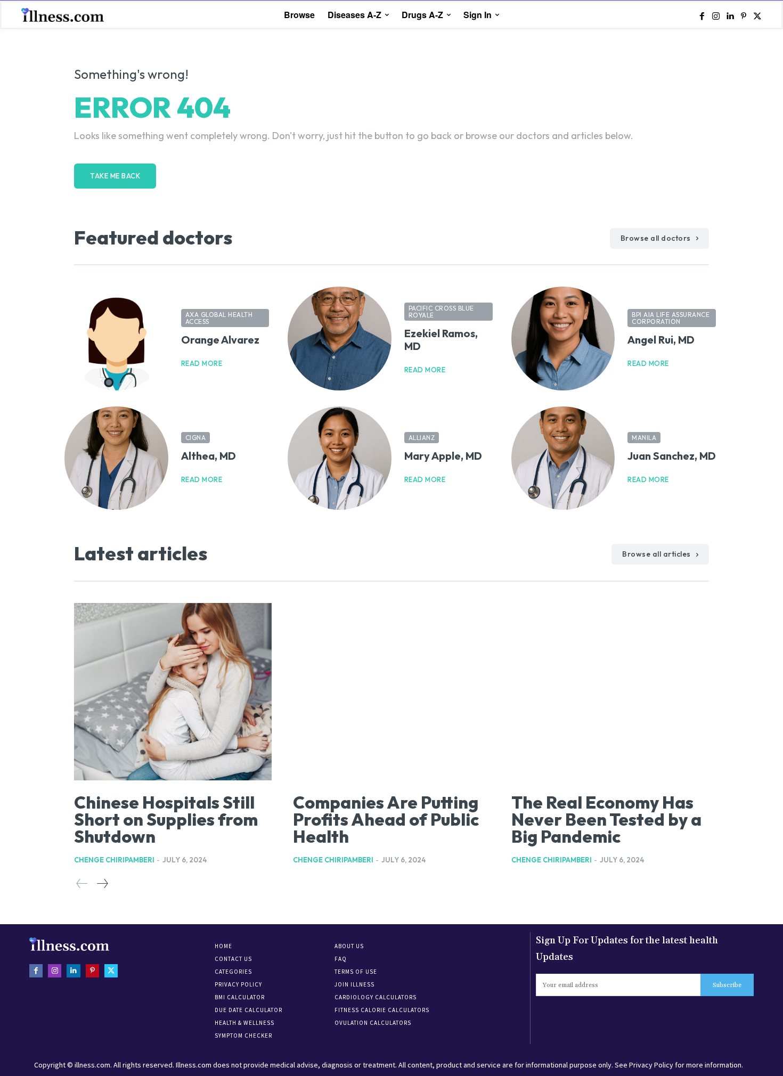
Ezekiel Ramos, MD (441, 340)
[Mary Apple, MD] (339, 458)
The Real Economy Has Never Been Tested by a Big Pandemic (606, 819)
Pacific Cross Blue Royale (441, 311)
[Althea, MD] (116, 458)
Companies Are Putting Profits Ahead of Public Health (386, 819)
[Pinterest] (743, 15)
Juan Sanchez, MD (671, 455)
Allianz (422, 438)
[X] (757, 15)
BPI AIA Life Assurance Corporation (670, 318)
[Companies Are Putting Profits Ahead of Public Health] (392, 692)
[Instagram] (716, 15)
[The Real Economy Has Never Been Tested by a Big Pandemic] (610, 692)
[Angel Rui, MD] (563, 338)
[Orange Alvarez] (116, 338)
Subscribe (727, 985)
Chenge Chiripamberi (114, 859)
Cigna (195, 438)
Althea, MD (208, 455)
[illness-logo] (64, 14)
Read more (202, 364)
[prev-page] (82, 884)
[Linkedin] (729, 15)
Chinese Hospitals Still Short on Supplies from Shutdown (166, 819)
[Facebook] (702, 15)
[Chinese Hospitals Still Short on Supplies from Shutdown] (173, 692)
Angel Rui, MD (661, 339)
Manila (644, 438)
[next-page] (102, 884)
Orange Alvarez (220, 339)
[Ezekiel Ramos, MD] (339, 338)
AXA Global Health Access (219, 318)
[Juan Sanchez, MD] (563, 458)
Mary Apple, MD (443, 455)
